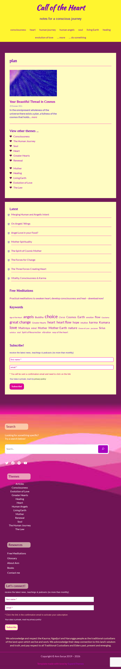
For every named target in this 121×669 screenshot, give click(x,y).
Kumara (104, 322)
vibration (46, 332)
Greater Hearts (21, 155)
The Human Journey (24, 141)
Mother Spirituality (21, 241)
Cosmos (71, 317)
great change (20, 322)
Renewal (18, 160)
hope (76, 322)
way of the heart (60, 332)
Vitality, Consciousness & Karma (28, 277)
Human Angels (20, 506)
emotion (90, 317)
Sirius (102, 328)
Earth (81, 317)
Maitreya (24, 328)
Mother (17, 168)
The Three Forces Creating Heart (28, 268)
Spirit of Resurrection (31, 332)
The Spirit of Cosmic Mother (26, 250)
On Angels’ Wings (20, 223)
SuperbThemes (76, 663)
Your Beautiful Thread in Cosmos (32, 102)
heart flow (64, 322)
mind (34, 327)
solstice (13, 332)
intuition (84, 322)
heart (51, 322)
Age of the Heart (16, 317)
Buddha (39, 317)
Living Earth (19, 177)
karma (93, 322)
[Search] (103, 449)
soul (19, 332)
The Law (17, 187)
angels (28, 317)
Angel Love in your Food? (24, 232)
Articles (20, 483)
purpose (94, 328)
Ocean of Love (83, 328)
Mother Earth (58, 328)
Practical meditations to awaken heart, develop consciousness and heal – (56, 298)
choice (51, 316)
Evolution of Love (22, 182)
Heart (16, 150)
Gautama (105, 317)
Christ (62, 317)
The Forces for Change (23, 259)
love (13, 327)
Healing (17, 172)
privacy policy (40, 379)
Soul (15, 145)
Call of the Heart (60, 7)
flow (97, 317)
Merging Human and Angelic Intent (30, 214)
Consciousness (21, 136)
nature (72, 328)
